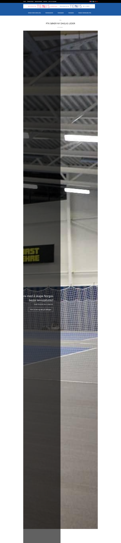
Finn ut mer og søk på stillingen (40, 309)
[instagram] (93, 1)
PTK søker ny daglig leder (60, 23)
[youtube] (96, 1)
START (24, 1)
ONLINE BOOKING (38, 1)
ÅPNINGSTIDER (30, 1)
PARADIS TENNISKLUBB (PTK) (84, 13)
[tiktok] (95, 1)
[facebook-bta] (90, 1)
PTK (60, 20)
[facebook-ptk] (91, 1)
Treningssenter (49, 13)
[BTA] (59, 7)
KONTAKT (45, 1)
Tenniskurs (71, 13)
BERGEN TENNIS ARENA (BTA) (34, 13)
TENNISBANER (61, 13)
